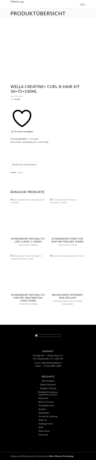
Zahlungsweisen (45, 423)
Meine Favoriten (48, 384)
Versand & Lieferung (48, 416)
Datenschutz (44, 431)
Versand (17, 99)
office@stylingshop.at (52, 362)
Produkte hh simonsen (48, 392)
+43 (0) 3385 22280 (52, 366)
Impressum (43, 434)
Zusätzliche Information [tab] (24, 164)
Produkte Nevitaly (48, 388)
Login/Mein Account (47, 394)
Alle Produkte (48, 381)
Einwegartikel (67, 304)
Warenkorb (43, 398)
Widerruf (42, 420)
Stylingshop (43, 412)
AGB (40, 427)
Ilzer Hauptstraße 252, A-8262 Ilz (48, 358)
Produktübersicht (46, 405)
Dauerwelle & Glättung (36, 142)
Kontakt (42, 409)
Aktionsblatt (57, 301)
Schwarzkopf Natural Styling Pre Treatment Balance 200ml (28, 298)
